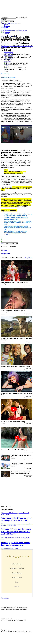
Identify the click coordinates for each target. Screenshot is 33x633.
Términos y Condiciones (10, 46)
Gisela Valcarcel (8, 53)
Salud (5, 67)
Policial (6, 27)
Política (6, 62)
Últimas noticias (8, 52)
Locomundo (7, 30)
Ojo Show (7, 26)
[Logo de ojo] (5, 36)
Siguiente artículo (5, 548)
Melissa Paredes (8, 58)
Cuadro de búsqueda (21, 17)
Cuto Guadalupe (8, 56)
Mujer (5, 29)
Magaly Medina (8, 55)
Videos (6, 24)
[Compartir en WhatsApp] (16, 241)
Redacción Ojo (5, 74)
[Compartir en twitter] (16, 239)
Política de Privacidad (23, 46)
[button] (16, 134)
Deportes (6, 33)
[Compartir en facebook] (16, 237)
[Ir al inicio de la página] (4, 503)
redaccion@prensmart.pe (8, 77)
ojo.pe (2, 46)
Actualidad (7, 32)
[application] (16, 134)
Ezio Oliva (4, 250)
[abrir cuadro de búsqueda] (4, 19)
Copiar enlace (14, 243)
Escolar (6, 69)
